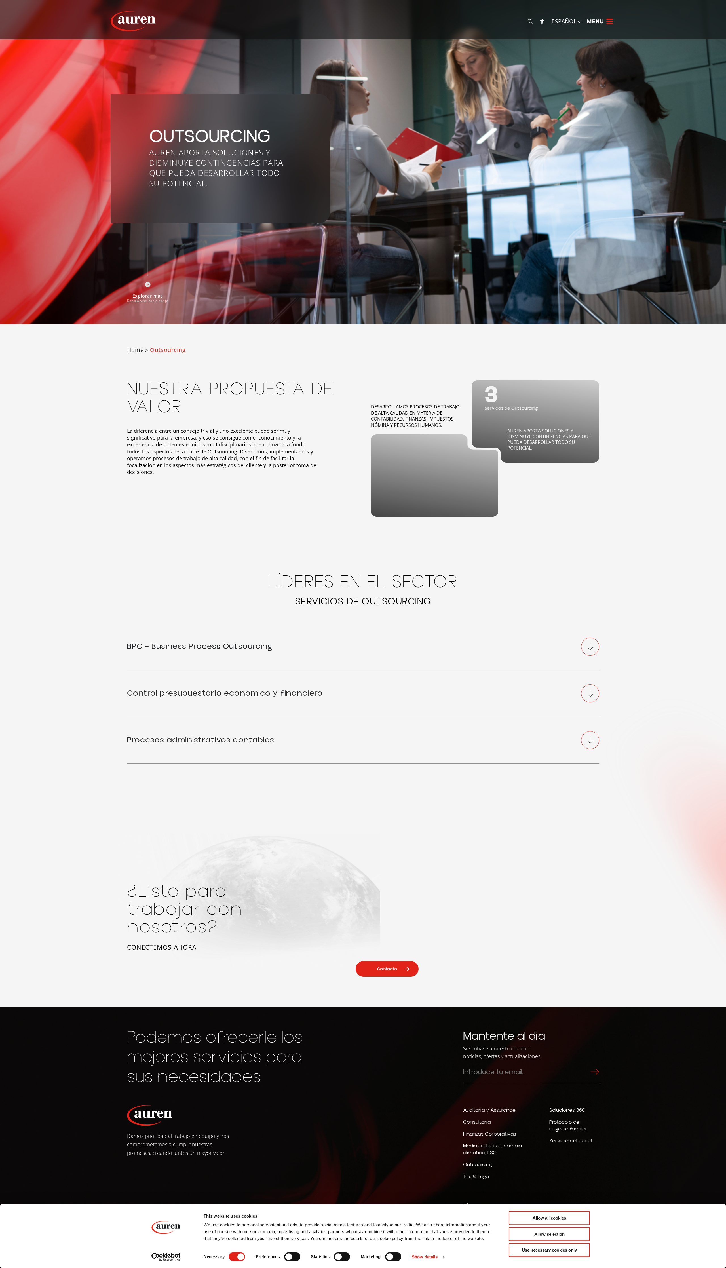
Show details (425, 1256)
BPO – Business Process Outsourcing (200, 646)
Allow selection (549, 1234)
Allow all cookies (549, 1218)
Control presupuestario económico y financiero (225, 693)
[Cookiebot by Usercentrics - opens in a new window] (166, 1257)
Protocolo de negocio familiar (568, 1125)
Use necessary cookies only (549, 1250)
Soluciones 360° (568, 1110)
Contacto (387, 969)
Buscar (530, 21)
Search (593, 1071)
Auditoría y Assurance (489, 1110)
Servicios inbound (570, 1140)
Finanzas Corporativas (489, 1134)
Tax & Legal (476, 1176)
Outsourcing (477, 1164)
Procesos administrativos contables (201, 740)
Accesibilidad (542, 21)
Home (135, 350)
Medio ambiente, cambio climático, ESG (492, 1149)
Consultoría (477, 1122)
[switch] (292, 1256)
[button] (567, 21)
